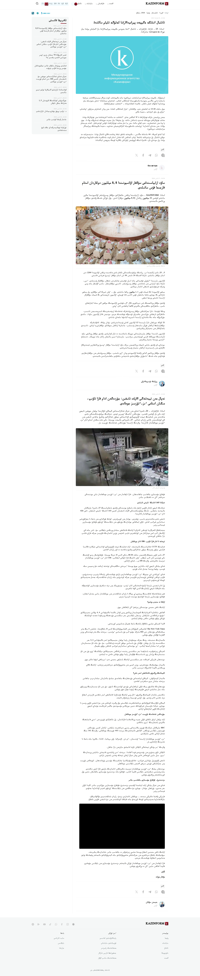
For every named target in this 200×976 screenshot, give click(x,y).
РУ (59, 4)
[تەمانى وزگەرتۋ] (74, 4)
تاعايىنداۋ (155, 13)
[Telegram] (150, 156)
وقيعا (148, 13)
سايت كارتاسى (59, 938)
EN (55, 4)
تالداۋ (80, 4)
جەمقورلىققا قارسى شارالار (107, 953)
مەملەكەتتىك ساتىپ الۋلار (107, 958)
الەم (162, 150)
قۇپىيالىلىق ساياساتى (108, 943)
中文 (51, 4)
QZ (62, 4)
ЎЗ (43, 4)
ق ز (46, 4)
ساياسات (165, 943)
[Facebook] (143, 156)
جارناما (61, 948)
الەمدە (166, 958)
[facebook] (62, 924)
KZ (66, 4)
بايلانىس (61, 943)
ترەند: (166, 13)
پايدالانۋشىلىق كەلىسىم (108, 938)
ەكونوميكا (164, 953)
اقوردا (161, 13)
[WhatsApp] (156, 156)
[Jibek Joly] (45, 13)
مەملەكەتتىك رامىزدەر (108, 948)
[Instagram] (163, 156)
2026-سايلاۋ (140, 13)
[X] (136, 156)
